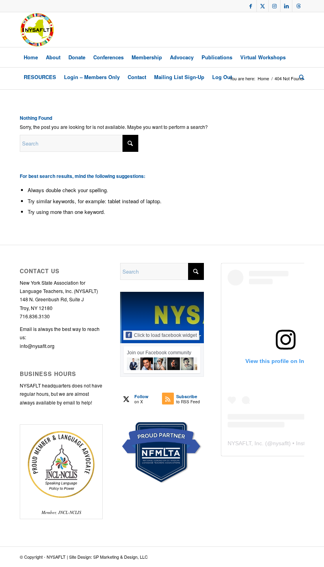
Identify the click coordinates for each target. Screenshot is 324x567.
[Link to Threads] (298, 6)
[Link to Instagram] (274, 6)
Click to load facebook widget (165, 335)
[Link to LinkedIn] (286, 6)
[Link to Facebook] (250, 6)
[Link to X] (262, 6)
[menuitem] (31, 57)
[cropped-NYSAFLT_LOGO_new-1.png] (37, 29)
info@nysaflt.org (37, 345)
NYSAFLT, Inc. (246, 443)
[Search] (299, 77)
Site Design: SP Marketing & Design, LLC (108, 557)
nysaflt (281, 443)
